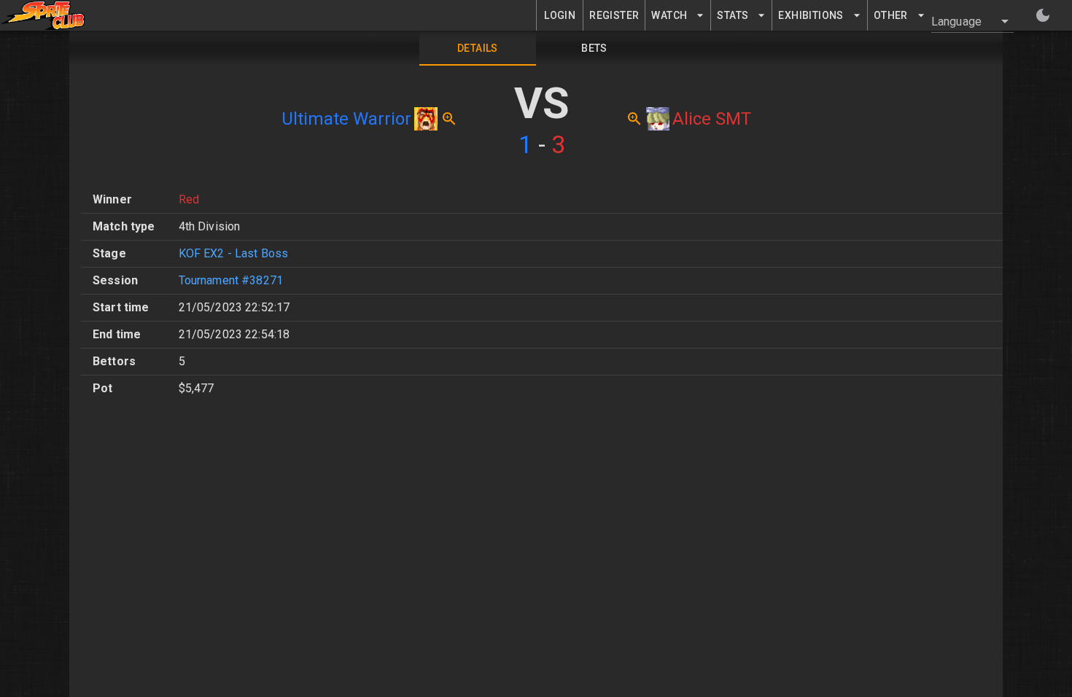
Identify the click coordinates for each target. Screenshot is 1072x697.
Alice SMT (711, 119)
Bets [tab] (594, 48)
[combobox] (963, 21)
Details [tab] (477, 48)
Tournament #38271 (231, 280)
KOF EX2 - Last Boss (234, 253)
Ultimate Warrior (346, 119)
